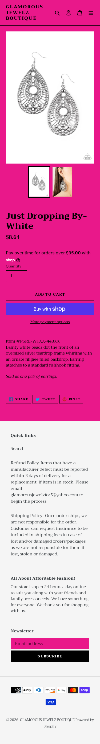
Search (18, 448)
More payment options (50, 322)
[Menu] (91, 12)
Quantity (13, 266)
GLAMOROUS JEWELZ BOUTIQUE (24, 12)
